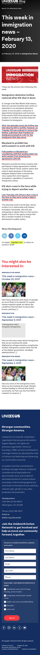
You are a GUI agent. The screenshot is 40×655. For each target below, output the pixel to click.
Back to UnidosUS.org (12, 8)
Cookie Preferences (10, 649)
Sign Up (12, 618)
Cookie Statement (29, 649)
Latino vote (10, 609)
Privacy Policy (7, 645)
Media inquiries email (11, 517)
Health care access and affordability (19, 602)
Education (10, 606)
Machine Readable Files (11, 647)
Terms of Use (22, 645)
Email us (5, 514)
